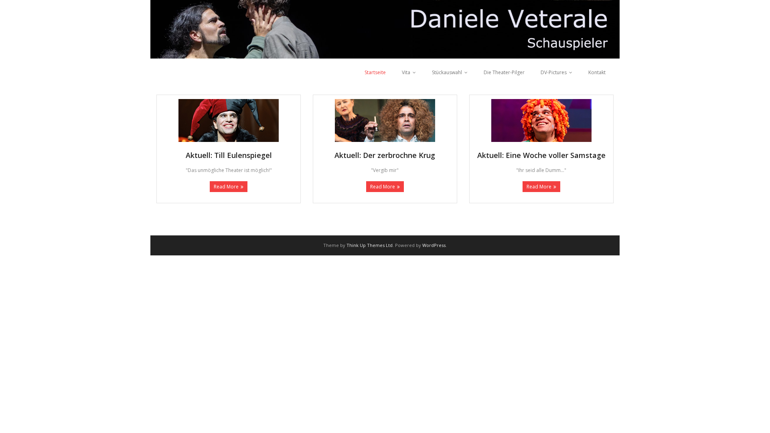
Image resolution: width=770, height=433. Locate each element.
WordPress (434, 245)
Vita (406, 72)
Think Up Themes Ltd (369, 245)
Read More (226, 186)
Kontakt (597, 72)
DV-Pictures (554, 72)
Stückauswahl (447, 72)
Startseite (375, 72)
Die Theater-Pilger (504, 72)
